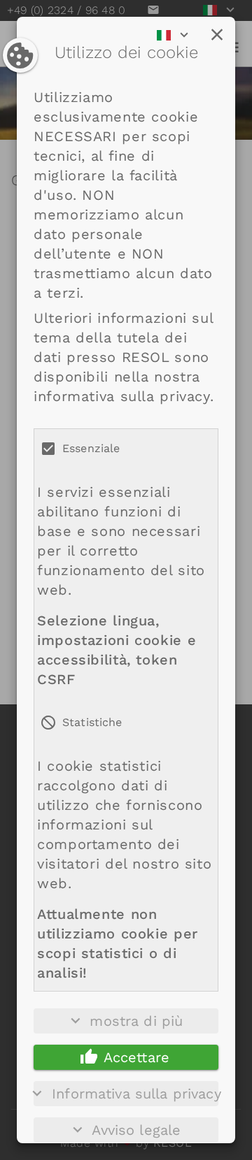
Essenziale (91, 448)
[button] (217, 35)
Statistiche (92, 722)
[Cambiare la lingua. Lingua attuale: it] (177, 35)
